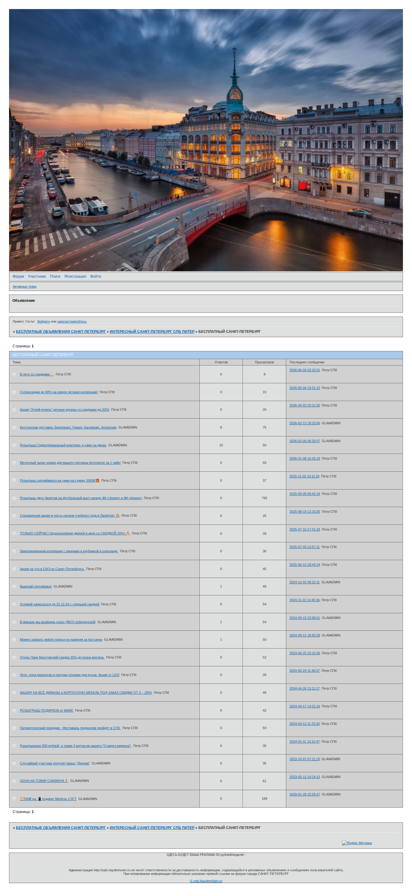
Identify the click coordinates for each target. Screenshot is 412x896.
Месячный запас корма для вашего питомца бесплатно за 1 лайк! (70, 462)
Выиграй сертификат (36, 586)
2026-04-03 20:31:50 (305, 405)
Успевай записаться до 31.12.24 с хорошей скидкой (59, 604)
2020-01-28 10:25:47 (305, 794)
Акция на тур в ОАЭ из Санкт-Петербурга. (52, 569)
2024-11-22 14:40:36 (305, 600)
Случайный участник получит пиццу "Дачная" (55, 763)
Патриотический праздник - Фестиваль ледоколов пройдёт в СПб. (70, 728)
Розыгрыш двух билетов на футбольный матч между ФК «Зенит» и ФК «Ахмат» (81, 498)
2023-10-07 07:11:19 (305, 759)
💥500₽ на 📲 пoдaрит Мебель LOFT (48, 799)
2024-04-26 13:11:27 (305, 688)
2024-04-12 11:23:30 (305, 723)
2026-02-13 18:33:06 (305, 423)
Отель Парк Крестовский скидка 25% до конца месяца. (62, 657)
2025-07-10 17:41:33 (305, 529)
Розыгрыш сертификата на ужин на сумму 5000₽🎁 (60, 480)
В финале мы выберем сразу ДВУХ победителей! (58, 622)
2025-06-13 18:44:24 (305, 564)
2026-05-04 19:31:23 (305, 388)
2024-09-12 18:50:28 (305, 635)
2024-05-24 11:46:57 (305, 670)
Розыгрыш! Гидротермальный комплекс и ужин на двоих (63, 445)
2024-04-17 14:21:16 (305, 706)
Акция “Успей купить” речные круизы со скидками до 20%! (64, 409)
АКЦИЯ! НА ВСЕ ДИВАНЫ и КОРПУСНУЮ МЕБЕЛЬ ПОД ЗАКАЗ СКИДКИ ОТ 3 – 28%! (86, 692)
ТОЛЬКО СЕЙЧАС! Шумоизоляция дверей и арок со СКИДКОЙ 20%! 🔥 (75, 533)
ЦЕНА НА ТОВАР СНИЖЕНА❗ (44, 781)
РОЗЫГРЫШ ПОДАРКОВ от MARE (46, 710)
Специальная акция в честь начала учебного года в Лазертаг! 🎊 (70, 515)
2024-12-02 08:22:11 (305, 582)
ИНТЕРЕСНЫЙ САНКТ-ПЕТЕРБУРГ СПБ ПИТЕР (152, 332)
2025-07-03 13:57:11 (305, 547)
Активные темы (24, 286)
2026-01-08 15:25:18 (305, 458)
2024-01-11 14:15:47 (305, 741)
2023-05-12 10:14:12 (305, 777)
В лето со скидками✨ (37, 374)
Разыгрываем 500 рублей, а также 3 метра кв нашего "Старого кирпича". (76, 746)
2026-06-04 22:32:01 (305, 370)
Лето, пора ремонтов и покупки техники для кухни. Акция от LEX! (69, 675)
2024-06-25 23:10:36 (305, 653)
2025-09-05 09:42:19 (305, 494)
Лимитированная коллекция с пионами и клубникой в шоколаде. (69, 551)
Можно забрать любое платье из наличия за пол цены (61, 639)
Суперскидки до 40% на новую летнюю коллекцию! (59, 392)
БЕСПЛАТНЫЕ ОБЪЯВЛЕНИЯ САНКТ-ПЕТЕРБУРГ (61, 332)
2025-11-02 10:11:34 (304, 476)
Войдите (43, 321)
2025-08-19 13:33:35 (305, 511)
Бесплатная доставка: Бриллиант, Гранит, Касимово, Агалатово (68, 427)
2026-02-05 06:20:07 (305, 441)
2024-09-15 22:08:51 (305, 618)
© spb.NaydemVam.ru (206, 881)
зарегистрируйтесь (72, 321)
